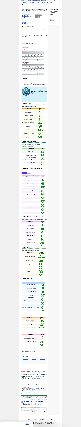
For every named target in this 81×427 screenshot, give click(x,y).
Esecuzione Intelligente (39, 371)
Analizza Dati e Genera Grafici (35, 372)
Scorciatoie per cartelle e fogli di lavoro (26, 16)
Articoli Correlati (52, 20)
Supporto (47, 2)
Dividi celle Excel (34, 389)
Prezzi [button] (35, 2)
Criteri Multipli (28, 376)
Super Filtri (45, 383)
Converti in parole (30, 388)
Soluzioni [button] (29, 2)
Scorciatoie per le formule (25, 23)
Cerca (51, 2)
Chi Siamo (52, 419)
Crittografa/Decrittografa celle (33, 383)
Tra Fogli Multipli (37, 376)
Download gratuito (44, 399)
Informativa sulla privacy (44, 419)
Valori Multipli (32, 376)
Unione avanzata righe (29, 389)
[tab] (24, 146)
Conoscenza (30, 419)
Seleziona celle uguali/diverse (39, 380)
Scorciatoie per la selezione (25, 20)
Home (24, 419)
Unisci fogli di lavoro (26, 383)
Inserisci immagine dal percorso (40, 387)
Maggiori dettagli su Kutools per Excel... (36, 399)
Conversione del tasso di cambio (37, 388)
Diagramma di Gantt (29, 386)
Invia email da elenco (40, 383)
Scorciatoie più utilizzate (25, 15)
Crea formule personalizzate (28, 372)
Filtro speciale (24, 384)
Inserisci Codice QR (34, 387)
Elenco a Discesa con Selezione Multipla (36, 378)
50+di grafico (24, 386)
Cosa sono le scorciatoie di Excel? (26, 14)
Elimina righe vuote (41, 374)
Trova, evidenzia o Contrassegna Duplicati (33, 374)
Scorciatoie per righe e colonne (25, 21)
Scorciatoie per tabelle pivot (25, 22)
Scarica (32, 2)
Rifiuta (31, 424)
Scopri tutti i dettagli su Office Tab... (36, 411)
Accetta (27, 424)
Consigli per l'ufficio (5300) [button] (41, 2)
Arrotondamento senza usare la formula (36, 375)
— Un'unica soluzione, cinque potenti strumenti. (33, 0)
